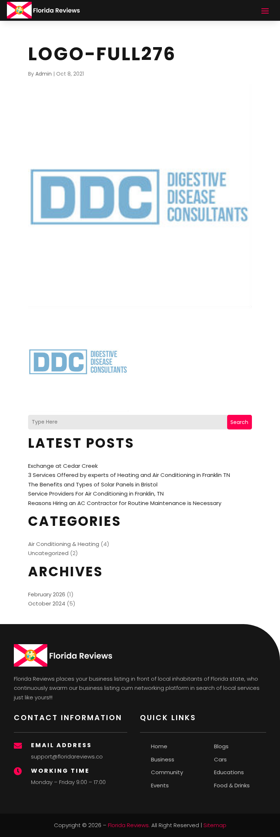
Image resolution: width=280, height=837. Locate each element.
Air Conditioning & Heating (63, 544)
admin (43, 73)
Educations (229, 772)
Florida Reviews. (129, 825)
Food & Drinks (232, 785)
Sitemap (214, 825)
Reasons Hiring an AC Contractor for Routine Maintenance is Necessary (124, 503)
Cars (220, 759)
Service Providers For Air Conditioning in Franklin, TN (96, 493)
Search (239, 422)
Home (159, 746)
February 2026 (46, 594)
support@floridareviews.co (67, 756)
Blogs (221, 746)
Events (160, 785)
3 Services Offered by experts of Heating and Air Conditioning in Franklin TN (129, 475)
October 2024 (46, 603)
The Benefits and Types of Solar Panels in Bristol (93, 484)
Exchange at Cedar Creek (63, 466)
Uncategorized (48, 553)
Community (167, 772)
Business (162, 759)
